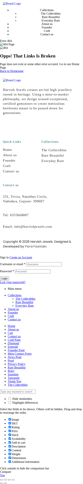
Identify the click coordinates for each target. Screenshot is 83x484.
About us (10, 155)
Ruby (11, 371)
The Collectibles (54, 150)
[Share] (9, 479)
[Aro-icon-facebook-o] (20, 127)
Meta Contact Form (19, 353)
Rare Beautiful (53, 155)
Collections (14, 295)
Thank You (14, 381)
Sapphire (13, 374)
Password (7, 271)
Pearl (11, 360)
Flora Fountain (36, 246)
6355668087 (19, 215)
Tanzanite (13, 377)
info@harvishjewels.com (33, 226)
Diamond (13, 343)
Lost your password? (12, 282)
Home (7, 150)
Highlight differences (25, 402)
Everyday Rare (53, 161)
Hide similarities (22, 398)
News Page (15, 357)
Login (5, 278)
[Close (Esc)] (13, 479)
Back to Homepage (12, 71)
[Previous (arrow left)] (1, 483)
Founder (9, 160)
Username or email (12, 264)
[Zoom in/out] (1, 479)
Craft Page (14, 339)
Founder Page (16, 350)
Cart (10, 333)
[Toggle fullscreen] (5, 479)
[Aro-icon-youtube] (32, 127)
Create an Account (20, 257)
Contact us (11, 171)
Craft (7, 166)
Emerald (13, 346)
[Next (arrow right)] (5, 483)
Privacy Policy (16, 364)
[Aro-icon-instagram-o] (8, 127)
